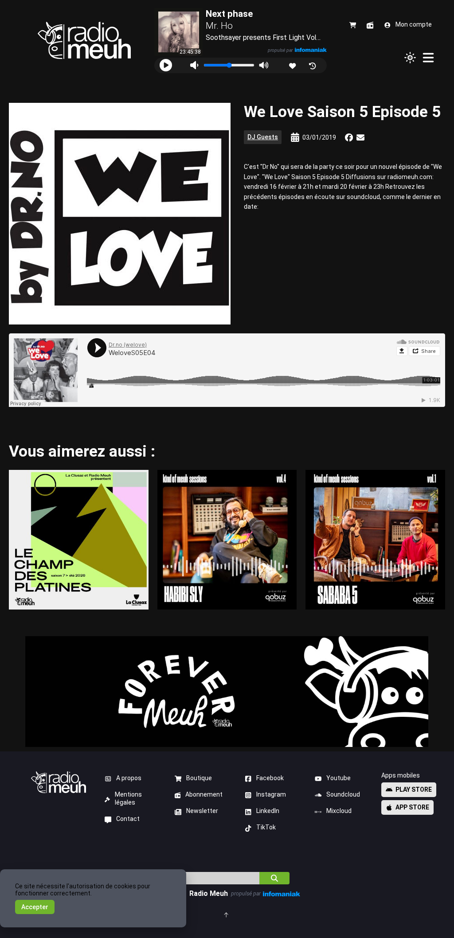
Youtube (338, 778)
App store (412, 807)
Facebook (270, 778)
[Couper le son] (194, 65)
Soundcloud (343, 794)
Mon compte (413, 24)
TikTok (266, 827)
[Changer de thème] (410, 57)
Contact (128, 818)
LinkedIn (267, 810)
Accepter (34, 907)
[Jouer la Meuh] (166, 65)
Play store (413, 789)
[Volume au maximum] (263, 65)
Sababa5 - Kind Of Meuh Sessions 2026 (375, 539)
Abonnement (204, 794)
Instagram (271, 794)
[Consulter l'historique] (313, 65)
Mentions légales (128, 798)
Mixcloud (339, 810)
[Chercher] (274, 878)
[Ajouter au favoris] (293, 65)
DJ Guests (262, 137)
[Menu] (428, 57)
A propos (128, 778)
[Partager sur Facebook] (349, 137)
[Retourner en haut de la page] (227, 914)
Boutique (199, 778)
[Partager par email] (360, 137)
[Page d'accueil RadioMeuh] (84, 40)
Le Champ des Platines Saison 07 (78, 539)
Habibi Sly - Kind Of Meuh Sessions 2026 (227, 539)
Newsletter (202, 810)
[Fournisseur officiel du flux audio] (310, 50)
